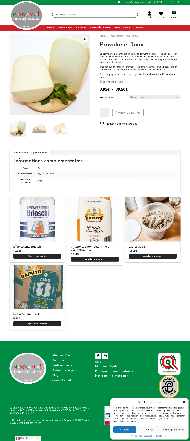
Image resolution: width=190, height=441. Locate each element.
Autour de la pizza (100, 28)
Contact (138, 28)
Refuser (149, 429)
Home (50, 28)
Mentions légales (107, 366)
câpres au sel (137, 246)
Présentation (107, 97)
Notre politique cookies (111, 375)
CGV (98, 362)
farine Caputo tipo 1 (26, 314)
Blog (55, 375)
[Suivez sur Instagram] (105, 356)
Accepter (124, 429)
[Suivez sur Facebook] (98, 356)
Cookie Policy (136, 436)
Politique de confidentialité (114, 371)
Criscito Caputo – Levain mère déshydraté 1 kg (90, 248)
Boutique (81, 28)
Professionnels (122, 28)
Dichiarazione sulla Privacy (155, 436)
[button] (184, 402)
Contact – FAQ (62, 380)
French (24, 438)
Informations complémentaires (30, 152)
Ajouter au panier (127, 112)
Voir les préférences (173, 429)
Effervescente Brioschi (27, 246)
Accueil (103, 35)
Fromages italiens (115, 35)
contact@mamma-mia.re (133, 2)
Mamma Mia (64, 28)
